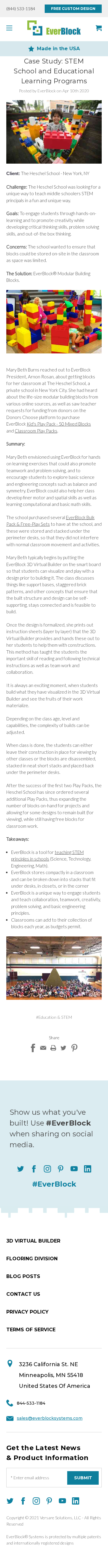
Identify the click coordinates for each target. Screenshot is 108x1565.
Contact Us (23, 1294)
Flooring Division (32, 1259)
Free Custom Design (73, 8)
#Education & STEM (54, 1017)
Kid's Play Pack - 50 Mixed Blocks (59, 424)
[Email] (43, 1048)
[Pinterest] (74, 1048)
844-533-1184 (31, 1403)
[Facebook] (33, 1048)
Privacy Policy (27, 1312)
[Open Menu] (11, 28)
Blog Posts (23, 1276)
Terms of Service (31, 1329)
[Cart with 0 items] (99, 28)
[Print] (53, 1048)
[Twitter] (63, 1048)
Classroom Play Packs (36, 430)
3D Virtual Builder (33, 1241)
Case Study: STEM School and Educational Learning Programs (54, 71)
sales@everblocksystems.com (49, 1418)
